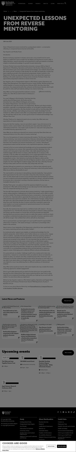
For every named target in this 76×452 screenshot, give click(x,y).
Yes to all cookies (62, 446)
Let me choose (51, 446)
